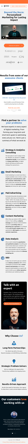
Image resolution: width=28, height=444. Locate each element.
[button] (2, 6)
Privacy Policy (6, 442)
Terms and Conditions (20, 442)
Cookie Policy (12, 442)
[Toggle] (22, 45)
